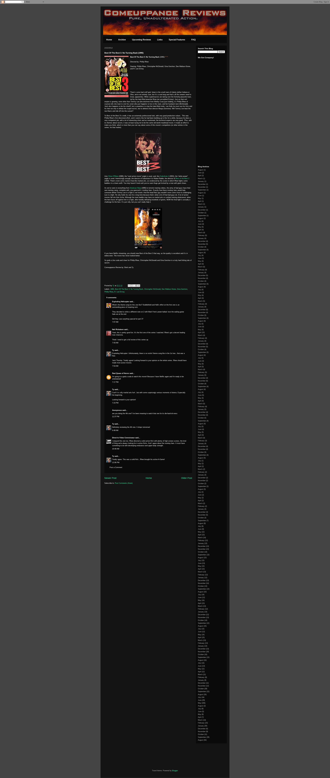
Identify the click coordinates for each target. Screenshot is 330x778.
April (199, 176)
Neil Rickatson (118, 329)
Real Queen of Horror (120, 373)
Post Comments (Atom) (124, 483)
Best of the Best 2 (182, 178)
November (201, 187)
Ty (113, 350)
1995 (112, 289)
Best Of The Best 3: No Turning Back (129, 289)
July (199, 221)
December (201, 184)
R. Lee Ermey (119, 292)
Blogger (175, 771)
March (200, 178)
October (201, 213)
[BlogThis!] (131, 285)
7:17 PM (115, 382)
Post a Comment (116, 467)
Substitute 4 (164, 176)
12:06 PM (115, 462)
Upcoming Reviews (141, 40)
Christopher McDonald (152, 289)
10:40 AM (115, 449)
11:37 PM (115, 417)
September (202, 190)
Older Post (186, 478)
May (199, 198)
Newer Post (110, 478)
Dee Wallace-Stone (169, 289)
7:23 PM (115, 403)
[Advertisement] (205, 123)
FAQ (193, 40)
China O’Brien (113, 176)
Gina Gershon (182, 289)
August (200, 170)
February (201, 235)
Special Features (177, 40)
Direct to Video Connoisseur (123, 438)
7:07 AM (115, 322)
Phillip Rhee (108, 292)
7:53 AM (115, 366)
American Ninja (135, 188)
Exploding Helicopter (120, 302)
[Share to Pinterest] (139, 285)
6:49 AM (115, 430)
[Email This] (129, 285)
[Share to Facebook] (136, 285)
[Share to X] (134, 285)
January (201, 181)
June (199, 173)
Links (160, 40)
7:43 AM (115, 343)
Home (109, 40)
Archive (122, 40)
